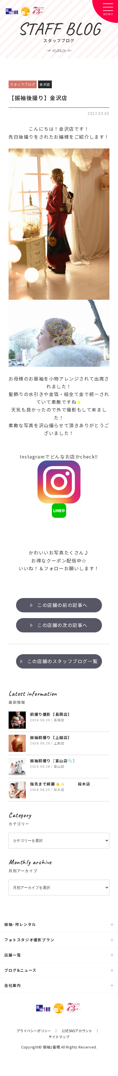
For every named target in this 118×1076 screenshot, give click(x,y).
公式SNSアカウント (77, 1030)
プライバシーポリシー (33, 1030)
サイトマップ (59, 1036)
